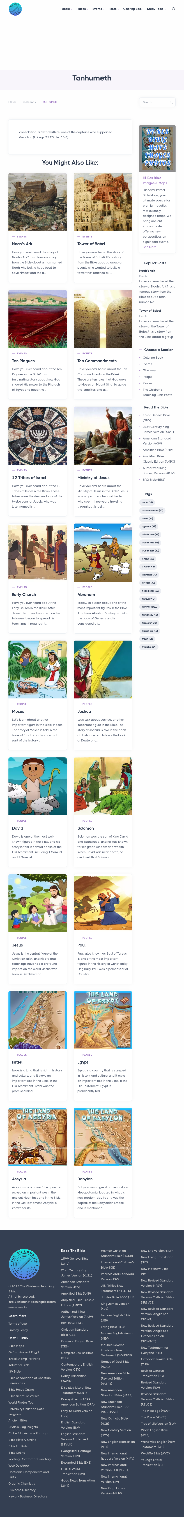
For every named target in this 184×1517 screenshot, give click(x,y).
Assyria (19, 1179)
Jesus (17, 945)
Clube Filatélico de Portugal (28, 1433)
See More (149, 247)
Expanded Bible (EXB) (76, 1462)
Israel (17, 1062)
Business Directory (22, 1490)
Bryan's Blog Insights (23, 1427)
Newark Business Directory (27, 1496)
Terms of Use (17, 1323)
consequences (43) (153, 510)
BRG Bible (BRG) (154, 479)
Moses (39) (149, 582)
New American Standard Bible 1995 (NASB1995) (116, 1407)
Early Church (24, 594)
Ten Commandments (97, 360)
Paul (81, 945)
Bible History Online (22, 1440)
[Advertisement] (92, 43)
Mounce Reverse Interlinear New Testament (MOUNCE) (116, 1350)
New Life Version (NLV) (156, 1250)
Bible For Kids (18, 1446)
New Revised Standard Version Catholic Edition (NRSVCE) (158, 1297)
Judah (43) (149, 566)
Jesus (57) (148, 558)
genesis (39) (149, 526)
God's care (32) (151, 534)
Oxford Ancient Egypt (23, 1352)
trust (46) (148, 638)
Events (97, 9)
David (17, 828)
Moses (18, 711)
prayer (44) (148, 598)
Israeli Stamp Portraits (24, 1359)
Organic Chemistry (21, 1483)
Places (81, 9)
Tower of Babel (91, 243)
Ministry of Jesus (93, 477)
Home (12, 102)
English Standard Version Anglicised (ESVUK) (74, 1439)
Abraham (86, 594)
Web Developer (19, 1465)
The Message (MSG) (155, 1411)
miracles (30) (150, 574)
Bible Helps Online (21, 1389)
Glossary (29, 102)
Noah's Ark (22, 243)
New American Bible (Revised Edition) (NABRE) (115, 1378)
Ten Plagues (23, 360)
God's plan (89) (151, 550)
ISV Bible (14, 1371)
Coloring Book (133, 9)
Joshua (84, 711)
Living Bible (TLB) (113, 1327)
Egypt (82, 1062)
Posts (113, 9)
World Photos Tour (21, 1402)
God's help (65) (151, 542)
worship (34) (149, 646)
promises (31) (150, 606)
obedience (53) (151, 590)
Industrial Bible (19, 1365)
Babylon (85, 1179)
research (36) (150, 622)
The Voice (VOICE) (153, 1417)
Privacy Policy (18, 1330)
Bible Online (16, 1452)
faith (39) (148, 518)
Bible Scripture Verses (24, 1396)
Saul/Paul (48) (150, 630)
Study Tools (155, 9)
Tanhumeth (50, 102)
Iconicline (22, 1307)
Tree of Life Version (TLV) (158, 1423)
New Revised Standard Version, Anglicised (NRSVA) (157, 1314)
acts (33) (148, 502)
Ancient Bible (17, 1420)
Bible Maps (16, 1346)
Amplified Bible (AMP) (157, 450)
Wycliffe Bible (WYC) (155, 1453)
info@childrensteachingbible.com (32, 1302)
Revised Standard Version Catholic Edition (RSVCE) (158, 1399)
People (65, 9)
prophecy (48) (150, 614)
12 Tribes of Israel (29, 477)
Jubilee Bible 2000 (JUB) (118, 1297)
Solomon (85, 828)
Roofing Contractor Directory (29, 1459)
